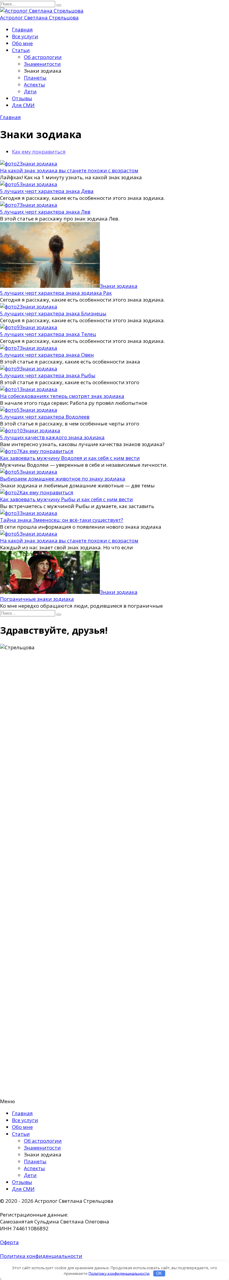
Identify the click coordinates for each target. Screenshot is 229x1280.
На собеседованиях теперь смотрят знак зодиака (62, 396)
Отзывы (22, 98)
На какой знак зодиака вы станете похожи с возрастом (69, 170)
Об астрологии (43, 57)
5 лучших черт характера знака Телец (48, 334)
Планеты (35, 77)
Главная (22, 29)
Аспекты (34, 84)
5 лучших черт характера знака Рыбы (47, 375)
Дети (30, 91)
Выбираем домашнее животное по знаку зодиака (62, 478)
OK (159, 1273)
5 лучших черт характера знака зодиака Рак (56, 292)
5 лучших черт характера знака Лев (45, 211)
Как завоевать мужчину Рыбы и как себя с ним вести (66, 499)
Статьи (21, 50)
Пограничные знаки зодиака (37, 598)
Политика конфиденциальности (41, 1255)
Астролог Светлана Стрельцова (39, 17)
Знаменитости (42, 63)
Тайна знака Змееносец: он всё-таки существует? (61, 519)
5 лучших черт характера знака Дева (47, 191)
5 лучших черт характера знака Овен (47, 354)
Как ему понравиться (39, 151)
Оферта (9, 1242)
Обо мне (22, 43)
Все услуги (25, 36)
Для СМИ (23, 105)
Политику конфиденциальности (119, 1273)
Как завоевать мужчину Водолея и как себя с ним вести (70, 457)
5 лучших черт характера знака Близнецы (53, 313)
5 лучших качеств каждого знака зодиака (52, 437)
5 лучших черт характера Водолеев (44, 416)
